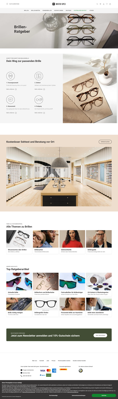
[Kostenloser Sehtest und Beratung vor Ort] (59, 176)
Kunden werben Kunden (79, 360)
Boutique (68, 10)
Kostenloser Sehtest (80, 10)
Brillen (26, 10)
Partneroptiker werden (64, 360)
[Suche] (97, 4)
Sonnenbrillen (47, 10)
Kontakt (42, 360)
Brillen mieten (35, 10)
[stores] (100, 4)
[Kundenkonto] (103, 4)
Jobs (47, 360)
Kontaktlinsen (58, 10)
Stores (92, 10)
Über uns (34, 360)
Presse (53, 360)
